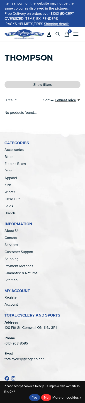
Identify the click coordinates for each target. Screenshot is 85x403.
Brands (10, 213)
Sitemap (11, 280)
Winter (10, 192)
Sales (9, 206)
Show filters (42, 84)
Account (11, 304)
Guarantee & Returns (21, 273)
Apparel (11, 177)
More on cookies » (66, 397)
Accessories (14, 149)
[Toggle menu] (75, 34)
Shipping (12, 258)
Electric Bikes (15, 163)
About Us (12, 230)
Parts (8, 170)
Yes (34, 397)
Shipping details (56, 23)
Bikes (9, 156)
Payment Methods (19, 266)
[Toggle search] (57, 34)
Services (11, 244)
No (46, 397)
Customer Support (19, 251)
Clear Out (12, 199)
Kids (8, 185)
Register (11, 297)
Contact (11, 237)
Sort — (48, 100)
